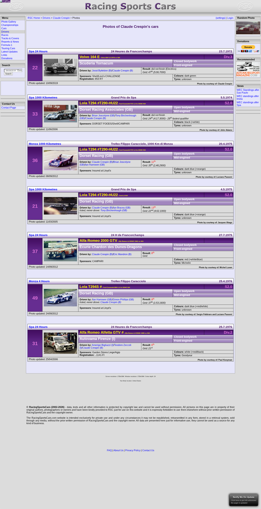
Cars (3, 28)
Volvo (84, 57)
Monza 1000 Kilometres (45, 143)
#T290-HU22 (107, 103)
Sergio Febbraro (204, 314)
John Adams (226, 130)
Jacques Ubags (225, 222)
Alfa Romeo (90, 240)
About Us (118, 450)
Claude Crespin (61, 18)
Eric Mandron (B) (122, 254)
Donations (6, 58)
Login (230, 18)
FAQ (109, 450)
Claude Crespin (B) (122, 70)
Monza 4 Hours (39, 281)
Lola (83, 103)
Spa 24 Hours (38, 51)
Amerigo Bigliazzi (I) (102, 345)
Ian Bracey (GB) (121, 207)
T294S (93, 287)
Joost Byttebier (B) (102, 70)
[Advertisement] (13, 88)
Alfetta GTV (111, 332)
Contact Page (8, 107)
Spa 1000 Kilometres (43, 97)
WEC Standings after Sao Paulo (248, 91)
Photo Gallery (8, 21)
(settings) (221, 18)
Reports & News (10, 41)
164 (93, 57)
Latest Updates (9, 51)
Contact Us (148, 450)
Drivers (46, 18)
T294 (92, 103)
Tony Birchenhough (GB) (113, 210)
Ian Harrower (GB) (95, 164)
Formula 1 (6, 45)
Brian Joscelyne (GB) (103, 115)
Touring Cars (8, 48)
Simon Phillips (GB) (123, 299)
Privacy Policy (132, 450)
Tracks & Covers (10, 38)
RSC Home (34, 18)
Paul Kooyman (225, 360)
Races (4, 35)
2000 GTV (109, 240)
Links (4, 55)
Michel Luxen (226, 267)
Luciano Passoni (224, 177)
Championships (9, 25)
